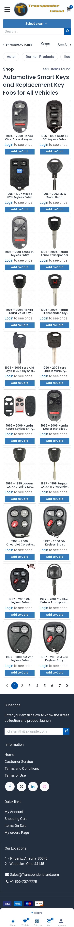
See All (63, 45)
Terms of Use (15, 775)
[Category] (37, 921)
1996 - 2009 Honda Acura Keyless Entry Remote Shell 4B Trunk (19, 427)
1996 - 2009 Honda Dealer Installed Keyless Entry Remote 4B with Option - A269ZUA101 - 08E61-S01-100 (54, 427)
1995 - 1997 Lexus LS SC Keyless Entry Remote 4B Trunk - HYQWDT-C (54, 138)
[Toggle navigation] (7, 9)
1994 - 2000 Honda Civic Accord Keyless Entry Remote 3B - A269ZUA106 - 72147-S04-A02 (19, 138)
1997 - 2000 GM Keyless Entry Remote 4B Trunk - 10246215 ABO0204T (54, 543)
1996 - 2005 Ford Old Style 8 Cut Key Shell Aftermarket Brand (19, 369)
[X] (21, 786)
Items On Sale (15, 825)
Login (9, 144)
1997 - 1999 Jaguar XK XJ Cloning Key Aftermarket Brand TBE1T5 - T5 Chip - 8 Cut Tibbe (19, 485)
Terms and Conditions (22, 768)
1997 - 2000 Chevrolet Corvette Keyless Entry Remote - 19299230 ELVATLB (19, 543)
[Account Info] (61, 921)
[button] (37, 23)
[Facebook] (10, 786)
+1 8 (13, 881)
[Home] (13, 921)
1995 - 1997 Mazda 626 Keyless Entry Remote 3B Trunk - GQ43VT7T (20, 195)
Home (9, 755)
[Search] (67, 31)
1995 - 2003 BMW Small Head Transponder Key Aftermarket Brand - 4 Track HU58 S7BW (54, 195)
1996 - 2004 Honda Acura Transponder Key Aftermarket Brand (54, 254)
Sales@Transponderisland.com (34, 874)
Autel (11, 57)
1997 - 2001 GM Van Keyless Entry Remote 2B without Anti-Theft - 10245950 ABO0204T (19, 659)
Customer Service (19, 761)
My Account (14, 812)
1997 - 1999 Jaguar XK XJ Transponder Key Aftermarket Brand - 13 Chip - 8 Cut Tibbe (54, 485)
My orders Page (17, 832)
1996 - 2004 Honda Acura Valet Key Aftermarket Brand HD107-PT (19, 311)
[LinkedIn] (33, 786)
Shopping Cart (16, 819)
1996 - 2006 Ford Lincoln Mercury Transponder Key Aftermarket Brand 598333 (54, 369)
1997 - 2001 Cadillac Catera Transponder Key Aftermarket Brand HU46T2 (54, 601)
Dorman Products (40, 57)
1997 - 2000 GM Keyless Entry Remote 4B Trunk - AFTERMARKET (20, 601)
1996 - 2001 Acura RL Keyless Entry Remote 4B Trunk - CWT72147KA (19, 254)
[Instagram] (44, 786)
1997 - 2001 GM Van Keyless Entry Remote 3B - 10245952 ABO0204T (54, 659)
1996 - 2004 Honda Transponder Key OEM (54, 311)
